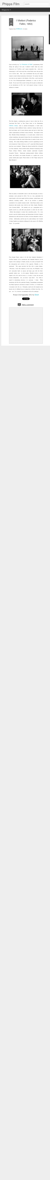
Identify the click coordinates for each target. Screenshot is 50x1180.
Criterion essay (13, 125)
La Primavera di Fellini (26, 64)
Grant (37, 294)
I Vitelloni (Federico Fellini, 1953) (26, 22)
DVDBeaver (19, 29)
